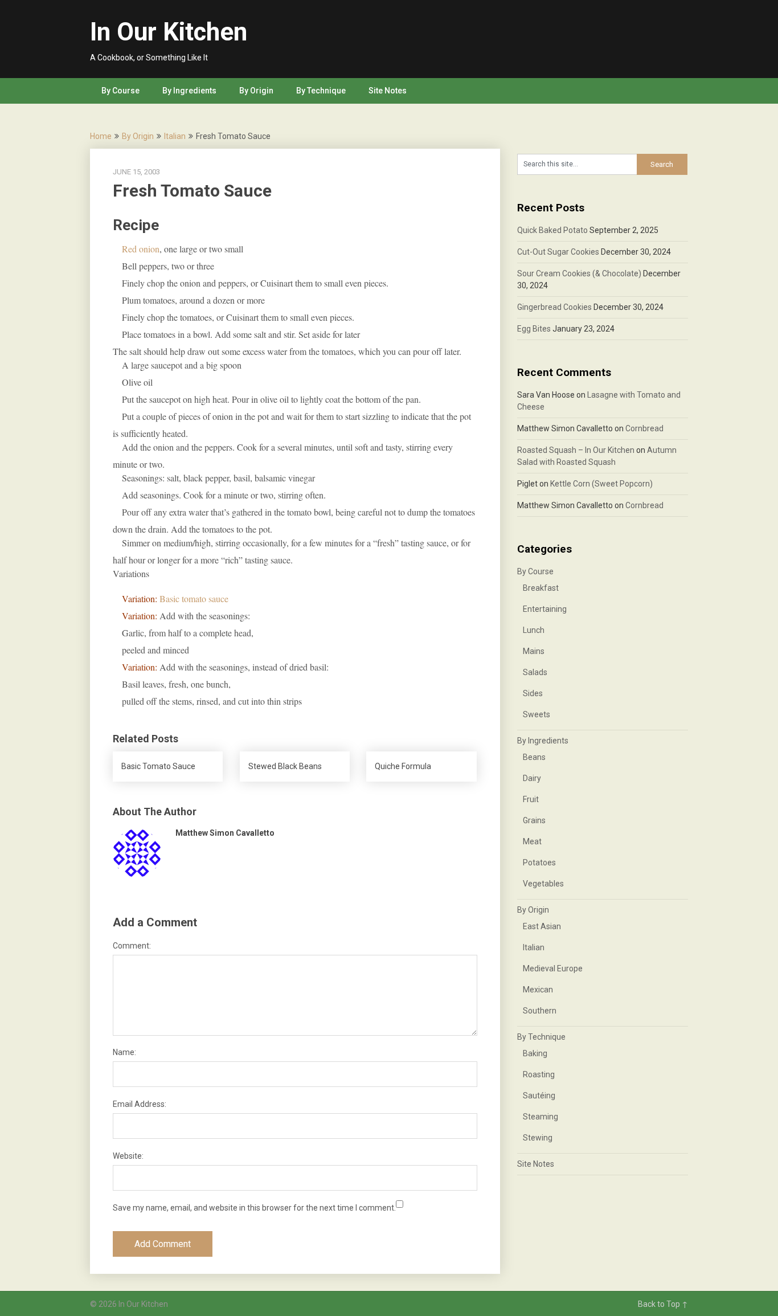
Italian (175, 136)
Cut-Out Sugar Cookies (558, 251)
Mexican (538, 989)
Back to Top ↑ (663, 1304)
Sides (533, 693)
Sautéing (539, 1095)
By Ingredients (189, 90)
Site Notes (387, 90)
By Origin (256, 90)
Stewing (537, 1137)
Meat (532, 841)
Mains (533, 651)
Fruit (531, 799)
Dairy (532, 778)
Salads (535, 672)
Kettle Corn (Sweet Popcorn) (601, 483)
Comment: (132, 945)
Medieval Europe (553, 968)
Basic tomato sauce (193, 598)
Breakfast (541, 587)
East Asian (542, 926)
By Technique (321, 90)
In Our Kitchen (168, 32)
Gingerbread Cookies (554, 307)
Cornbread (644, 428)
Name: (124, 1052)
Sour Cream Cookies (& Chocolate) (579, 273)
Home (101, 136)
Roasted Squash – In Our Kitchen (575, 450)
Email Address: (139, 1104)
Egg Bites (534, 328)
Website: (128, 1155)
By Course (120, 90)
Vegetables (543, 883)
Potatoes (539, 862)
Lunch (533, 630)
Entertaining (545, 609)
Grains (534, 820)
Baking (535, 1053)
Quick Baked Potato (552, 230)
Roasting (539, 1074)
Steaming (540, 1116)
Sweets (536, 714)
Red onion (140, 249)
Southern (539, 1010)
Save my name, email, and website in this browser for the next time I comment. (254, 1207)
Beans (534, 757)
